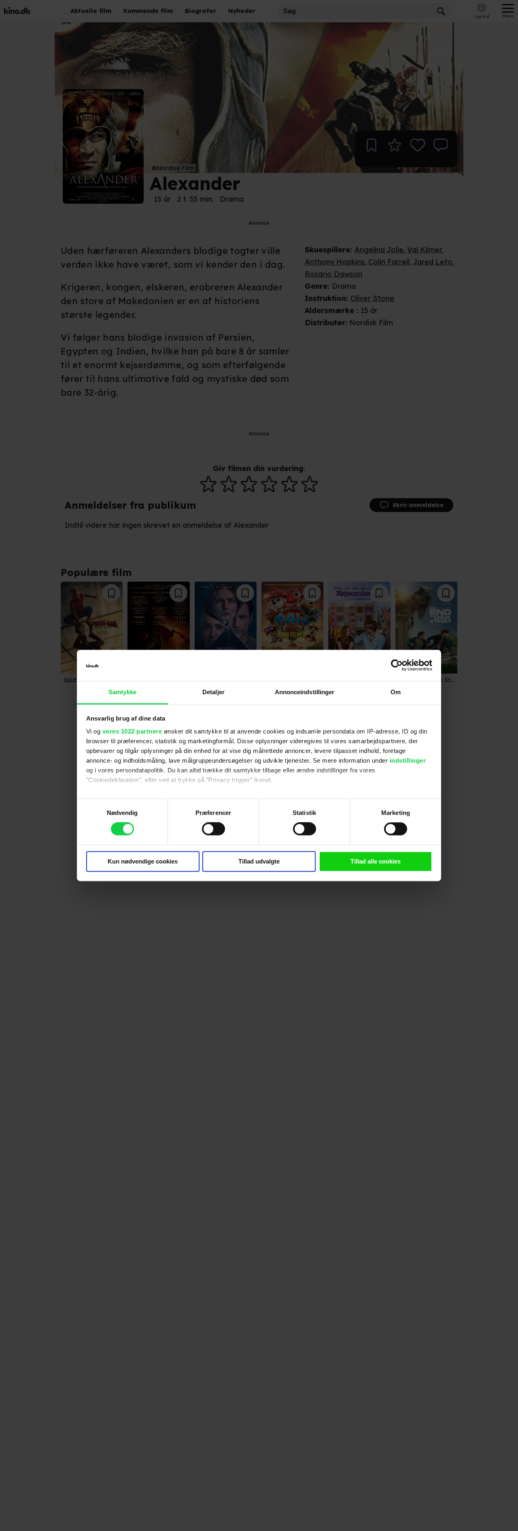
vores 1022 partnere (132, 731)
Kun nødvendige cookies (143, 861)
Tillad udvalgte (259, 861)
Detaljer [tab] (213, 692)
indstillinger (408, 760)
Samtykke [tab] (122, 692)
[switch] (213, 829)
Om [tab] (396, 692)
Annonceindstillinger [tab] (305, 692)
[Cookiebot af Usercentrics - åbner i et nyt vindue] (396, 665)
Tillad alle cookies (375, 861)
